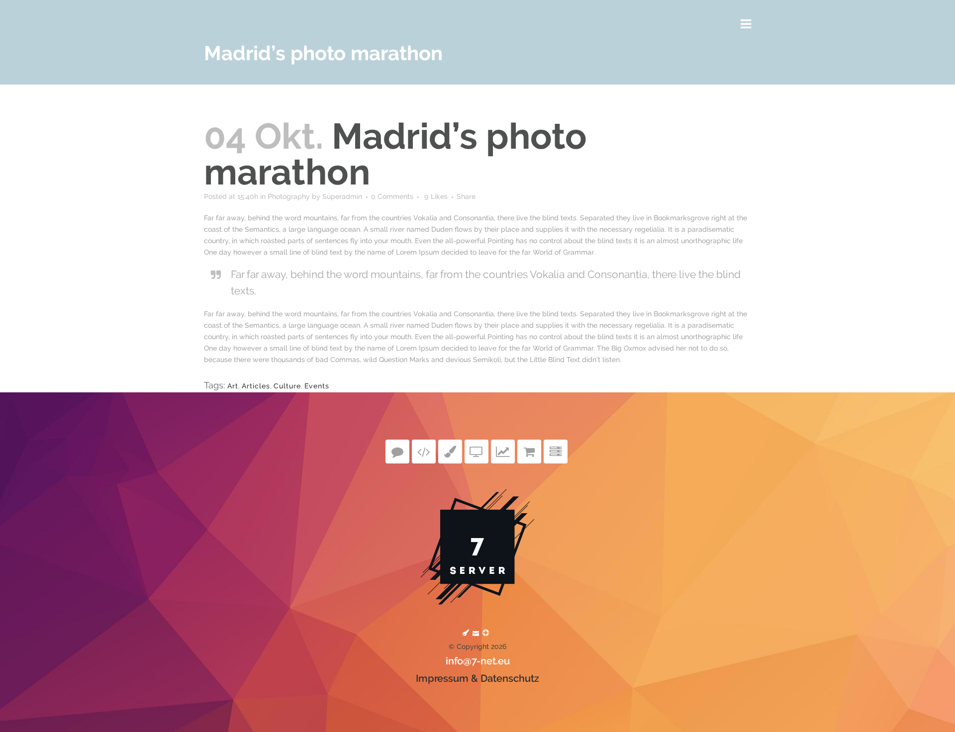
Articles (256, 386)
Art (232, 386)
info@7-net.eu (478, 661)
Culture (287, 386)
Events (316, 386)
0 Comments (392, 196)
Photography (289, 196)
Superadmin (342, 196)
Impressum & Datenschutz (477, 678)
